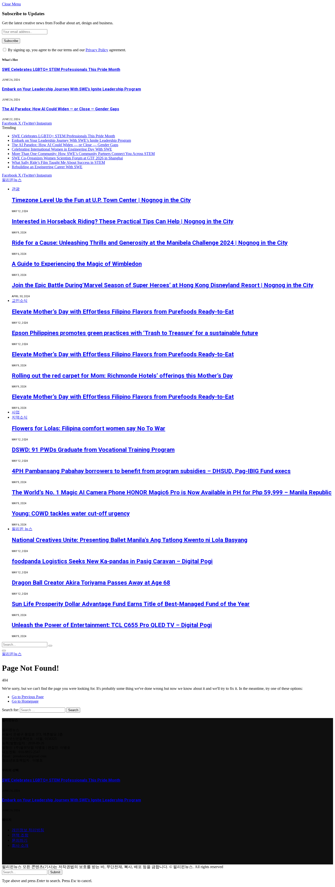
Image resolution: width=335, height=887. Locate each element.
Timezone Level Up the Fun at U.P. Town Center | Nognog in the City (101, 200)
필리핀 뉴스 (22, 529)
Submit (55, 872)
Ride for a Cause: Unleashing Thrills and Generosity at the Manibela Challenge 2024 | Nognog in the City (150, 242)
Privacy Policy (97, 50)
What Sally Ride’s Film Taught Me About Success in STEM (58, 162)
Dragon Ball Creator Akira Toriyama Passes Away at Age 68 (91, 582)
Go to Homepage (25, 701)
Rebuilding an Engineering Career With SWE (47, 167)
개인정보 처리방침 (28, 830)
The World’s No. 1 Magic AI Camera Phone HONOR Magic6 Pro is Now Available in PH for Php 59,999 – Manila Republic (172, 492)
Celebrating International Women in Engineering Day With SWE (62, 149)
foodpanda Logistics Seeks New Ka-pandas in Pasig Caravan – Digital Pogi (112, 561)
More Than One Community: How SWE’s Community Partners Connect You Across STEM (83, 154)
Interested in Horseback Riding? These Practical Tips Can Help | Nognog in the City (122, 221)
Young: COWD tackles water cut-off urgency (71, 513)
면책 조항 (20, 835)
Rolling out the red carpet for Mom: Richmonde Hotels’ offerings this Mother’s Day (122, 375)
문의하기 (19, 840)
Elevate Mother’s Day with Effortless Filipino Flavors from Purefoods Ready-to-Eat (123, 311)
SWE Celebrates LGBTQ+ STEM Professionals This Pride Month (61, 69)
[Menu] (4, 650)
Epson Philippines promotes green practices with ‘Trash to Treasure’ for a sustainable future (135, 333)
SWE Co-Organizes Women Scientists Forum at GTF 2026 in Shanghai (67, 158)
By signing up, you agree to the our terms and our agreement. (66, 50)
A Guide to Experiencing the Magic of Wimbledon (77, 263)
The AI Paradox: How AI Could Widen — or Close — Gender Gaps (60, 109)
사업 (16, 412)
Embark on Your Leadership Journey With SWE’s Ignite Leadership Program (71, 89)
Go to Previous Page (28, 697)
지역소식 (19, 417)
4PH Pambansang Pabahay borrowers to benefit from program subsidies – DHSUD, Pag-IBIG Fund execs (151, 471)
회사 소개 (20, 845)
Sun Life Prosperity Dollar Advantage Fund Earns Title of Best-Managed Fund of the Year (131, 604)
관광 (16, 189)
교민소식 (19, 300)
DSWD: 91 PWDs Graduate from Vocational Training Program (93, 449)
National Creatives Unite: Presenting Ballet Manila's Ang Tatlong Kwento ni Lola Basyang (129, 540)
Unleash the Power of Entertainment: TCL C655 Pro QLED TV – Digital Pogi (112, 625)
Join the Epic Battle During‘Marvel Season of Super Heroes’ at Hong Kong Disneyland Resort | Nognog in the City (162, 285)
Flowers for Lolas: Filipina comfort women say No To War (88, 428)
